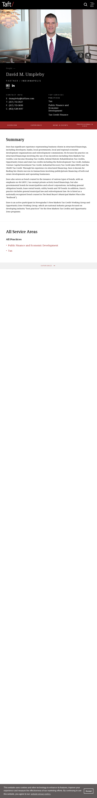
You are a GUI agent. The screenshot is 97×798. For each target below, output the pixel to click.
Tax (50, 101)
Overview (12, 125)
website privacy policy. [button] (41, 794)
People (9, 68)
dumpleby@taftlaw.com (21, 98)
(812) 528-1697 (16, 109)
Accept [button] (89, 791)
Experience (36, 125)
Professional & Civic (85, 125)
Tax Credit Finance (58, 115)
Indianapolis (31, 81)
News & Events (60, 125)
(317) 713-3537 (16, 102)
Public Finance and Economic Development (58, 108)
